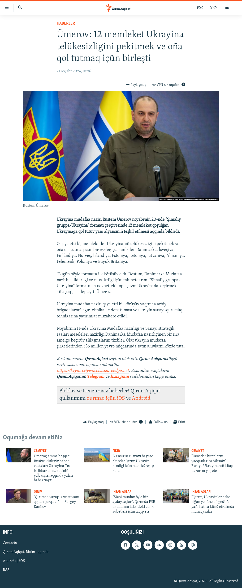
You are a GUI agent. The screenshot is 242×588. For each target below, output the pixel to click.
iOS (121, 398)
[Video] (227, 8)
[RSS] (181, 545)
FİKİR (116, 451)
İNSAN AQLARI (122, 492)
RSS (6, 570)
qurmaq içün (102, 398)
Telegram (95, 377)
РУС (200, 8)
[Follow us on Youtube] (147, 545)
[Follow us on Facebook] (125, 545)
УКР (213, 8)
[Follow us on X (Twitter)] (136, 545)
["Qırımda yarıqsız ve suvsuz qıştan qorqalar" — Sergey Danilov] (18, 496)
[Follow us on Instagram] (170, 545)
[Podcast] (192, 545)
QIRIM (38, 492)
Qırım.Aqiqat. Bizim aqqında (26, 552)
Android (141, 398)
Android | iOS (14, 561)
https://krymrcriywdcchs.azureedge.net (93, 371)
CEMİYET (40, 451)
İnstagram (120, 377)
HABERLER (66, 24)
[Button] (136, 85)
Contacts (10, 543)
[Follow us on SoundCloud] (159, 545)
